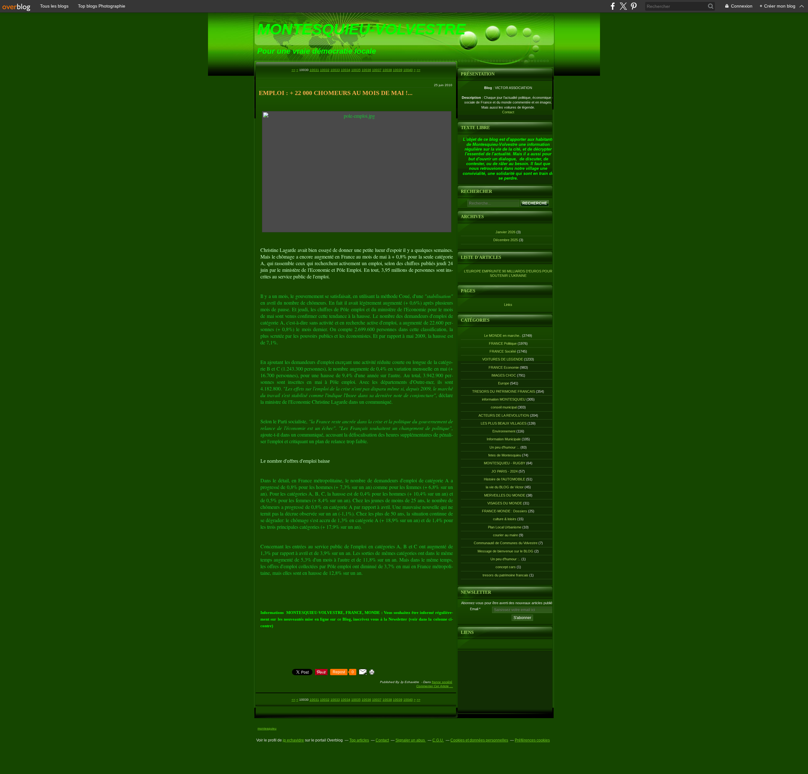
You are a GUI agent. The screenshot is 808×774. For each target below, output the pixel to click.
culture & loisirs (504, 519)
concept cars (506, 567)
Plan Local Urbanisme (504, 527)
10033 (335, 70)
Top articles (359, 740)
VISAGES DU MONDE (504, 503)
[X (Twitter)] (623, 6)
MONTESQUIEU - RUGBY (504, 463)
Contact (508, 112)
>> (418, 70)
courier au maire (505, 535)
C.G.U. (438, 740)
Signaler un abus (410, 740)
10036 (366, 70)
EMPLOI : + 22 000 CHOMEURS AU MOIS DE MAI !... (336, 92)
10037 (377, 70)
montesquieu (267, 728)
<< (293, 70)
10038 (387, 70)
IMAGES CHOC (503, 375)
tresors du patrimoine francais (505, 575)
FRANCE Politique (503, 343)
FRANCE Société (442, 682)
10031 (314, 70)
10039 (397, 70)
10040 (408, 70)
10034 (345, 70)
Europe (503, 383)
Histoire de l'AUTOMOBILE (504, 479)
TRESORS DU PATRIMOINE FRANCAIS (503, 391)
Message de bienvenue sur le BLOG (505, 551)
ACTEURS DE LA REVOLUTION (503, 415)
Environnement (503, 431)
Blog (488, 88)
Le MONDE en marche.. (502, 335)
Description (472, 97)
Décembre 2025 (506, 240)
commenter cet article (433, 686)
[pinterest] (634, 6)
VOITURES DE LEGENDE (502, 359)
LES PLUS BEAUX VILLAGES (503, 423)
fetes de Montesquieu (504, 455)
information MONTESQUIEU (504, 399)
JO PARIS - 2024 (504, 471)
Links (508, 305)
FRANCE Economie (504, 367)
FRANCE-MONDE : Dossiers (504, 511)
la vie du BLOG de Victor (505, 487)
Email (474, 609)
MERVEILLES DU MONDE (504, 495)
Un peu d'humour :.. (505, 447)
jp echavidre (293, 740)
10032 (325, 70)
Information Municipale (504, 439)
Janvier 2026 (506, 232)
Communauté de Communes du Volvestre (506, 543)
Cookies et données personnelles (479, 740)
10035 (356, 70)
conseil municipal (504, 407)
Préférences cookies (532, 740)
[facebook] (613, 6)
